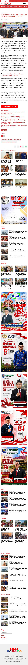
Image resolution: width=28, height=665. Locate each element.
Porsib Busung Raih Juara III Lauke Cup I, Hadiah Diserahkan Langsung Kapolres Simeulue (7, 287)
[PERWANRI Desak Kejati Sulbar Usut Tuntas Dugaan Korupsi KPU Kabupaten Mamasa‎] (4, 238)
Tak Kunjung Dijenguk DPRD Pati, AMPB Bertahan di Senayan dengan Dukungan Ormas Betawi (12, 117)
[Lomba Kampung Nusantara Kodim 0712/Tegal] (7, 523)
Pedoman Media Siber (10, 656)
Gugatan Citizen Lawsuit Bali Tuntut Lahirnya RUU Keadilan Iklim (17, 256)
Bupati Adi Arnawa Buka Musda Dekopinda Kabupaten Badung (16, 598)
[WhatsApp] (18, 651)
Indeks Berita (23, 658)
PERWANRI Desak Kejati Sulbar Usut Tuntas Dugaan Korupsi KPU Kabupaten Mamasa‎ (18, 238)
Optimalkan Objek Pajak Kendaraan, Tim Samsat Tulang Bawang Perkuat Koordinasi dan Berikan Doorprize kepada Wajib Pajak (20, 274)
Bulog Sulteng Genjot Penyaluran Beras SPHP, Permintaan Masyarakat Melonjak (18, 623)
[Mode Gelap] (24, 4)
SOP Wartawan (19, 656)
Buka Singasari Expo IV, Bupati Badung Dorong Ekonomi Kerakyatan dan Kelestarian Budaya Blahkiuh (17, 505)
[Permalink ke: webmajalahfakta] (2, 19)
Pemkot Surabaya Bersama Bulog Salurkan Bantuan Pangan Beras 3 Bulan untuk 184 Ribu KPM (18, 499)
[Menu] (2, 3)
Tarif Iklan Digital (18, 659)
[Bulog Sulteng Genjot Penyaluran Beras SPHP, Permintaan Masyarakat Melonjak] (4, 623)
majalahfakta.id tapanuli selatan (9, 142)
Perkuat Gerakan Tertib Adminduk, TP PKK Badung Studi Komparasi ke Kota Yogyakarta (14, 126)
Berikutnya (4, 130)
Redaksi (8, 655)
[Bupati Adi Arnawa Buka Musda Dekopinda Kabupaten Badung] (4, 599)
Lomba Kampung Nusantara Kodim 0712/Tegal (5, 529)
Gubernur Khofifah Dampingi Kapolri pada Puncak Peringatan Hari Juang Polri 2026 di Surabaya (6, 274)
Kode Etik (14, 655)
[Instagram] (15, 651)
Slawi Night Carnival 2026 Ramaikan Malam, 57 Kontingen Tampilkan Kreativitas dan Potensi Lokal (17, 493)
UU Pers (19, 655)
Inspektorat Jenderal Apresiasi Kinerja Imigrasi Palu (7, 541)
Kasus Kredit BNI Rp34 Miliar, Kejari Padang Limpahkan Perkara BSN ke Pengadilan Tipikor (17, 244)
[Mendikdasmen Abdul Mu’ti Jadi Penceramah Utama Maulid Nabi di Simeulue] (7, 155)
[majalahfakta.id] (7, 3)
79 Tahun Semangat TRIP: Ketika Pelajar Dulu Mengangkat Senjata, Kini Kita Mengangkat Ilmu (20, 541)
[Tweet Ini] (18, 147)
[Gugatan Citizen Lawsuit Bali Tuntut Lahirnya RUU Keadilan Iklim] (4, 257)
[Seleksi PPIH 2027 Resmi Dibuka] (21, 155)
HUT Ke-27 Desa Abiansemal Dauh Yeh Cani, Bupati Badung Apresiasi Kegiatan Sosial (18, 604)
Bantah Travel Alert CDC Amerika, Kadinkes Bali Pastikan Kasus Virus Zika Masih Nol (18, 575)
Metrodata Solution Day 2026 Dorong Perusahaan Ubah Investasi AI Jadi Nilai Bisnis (18, 511)
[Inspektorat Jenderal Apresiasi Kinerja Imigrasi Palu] (7, 535)
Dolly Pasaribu (17, 139)
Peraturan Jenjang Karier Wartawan (10, 658)
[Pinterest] (13, 651)
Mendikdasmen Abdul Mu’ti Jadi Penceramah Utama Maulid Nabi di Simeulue (13, 112)
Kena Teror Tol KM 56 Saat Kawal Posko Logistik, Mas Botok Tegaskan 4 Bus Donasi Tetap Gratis (18, 232)
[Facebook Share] (15, 147)
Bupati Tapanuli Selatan (7, 139)
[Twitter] (10, 651)
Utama (5, 12)
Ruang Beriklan (9, 659)
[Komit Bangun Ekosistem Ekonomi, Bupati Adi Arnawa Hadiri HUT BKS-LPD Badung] (7, 182)
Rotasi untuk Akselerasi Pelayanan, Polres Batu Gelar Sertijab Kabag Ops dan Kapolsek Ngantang (20, 287)
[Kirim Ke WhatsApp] (26, 147)
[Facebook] (8, 651)
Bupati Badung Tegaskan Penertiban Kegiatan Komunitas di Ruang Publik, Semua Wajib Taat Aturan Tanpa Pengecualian (17, 617)
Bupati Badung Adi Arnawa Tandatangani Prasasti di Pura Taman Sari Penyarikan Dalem (17, 611)
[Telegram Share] (23, 147)
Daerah (2, 12)
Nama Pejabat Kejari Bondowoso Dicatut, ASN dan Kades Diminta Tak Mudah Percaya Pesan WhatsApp (17, 250)
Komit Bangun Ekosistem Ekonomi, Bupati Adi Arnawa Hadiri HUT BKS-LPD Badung (13, 123)
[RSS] (20, 651)
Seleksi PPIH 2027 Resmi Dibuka (8, 114)
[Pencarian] (26, 4)
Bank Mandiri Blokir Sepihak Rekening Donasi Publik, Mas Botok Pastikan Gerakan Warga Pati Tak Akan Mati (13, 120)
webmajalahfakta (6, 19)
